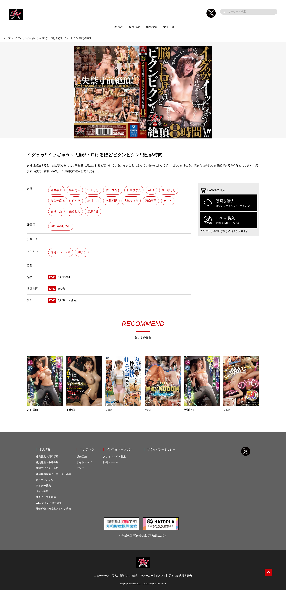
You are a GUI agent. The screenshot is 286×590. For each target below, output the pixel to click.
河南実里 (151, 200)
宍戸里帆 (32, 409)
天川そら (189, 409)
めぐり (76, 200)
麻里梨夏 (56, 190)
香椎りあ (56, 211)
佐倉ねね (74, 211)
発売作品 (134, 27)
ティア (168, 200)
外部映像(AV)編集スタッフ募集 (53, 508)
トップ (6, 38)
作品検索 (151, 27)
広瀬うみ (93, 211)
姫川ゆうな (169, 190)
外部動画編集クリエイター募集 (53, 474)
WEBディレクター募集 (49, 502)
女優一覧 (168, 27)
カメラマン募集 (44, 479)
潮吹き (81, 252)
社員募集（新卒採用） (48, 456)
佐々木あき (113, 190)
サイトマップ (84, 462)
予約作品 (117, 27)
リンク (80, 468)
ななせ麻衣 (58, 200)
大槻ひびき (131, 200)
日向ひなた (134, 190)
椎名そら (74, 190)
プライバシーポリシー (161, 449)
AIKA (151, 190)
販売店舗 (82, 456)
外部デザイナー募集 (47, 468)
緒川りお (93, 200)
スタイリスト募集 (46, 497)
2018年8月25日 (61, 226)
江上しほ (93, 190)
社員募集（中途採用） (48, 462)
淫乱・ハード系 (60, 252)
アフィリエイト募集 (114, 456)
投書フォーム (110, 462)
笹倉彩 (70, 409)
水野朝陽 (111, 200)
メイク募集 (42, 491)
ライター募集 (43, 485)
